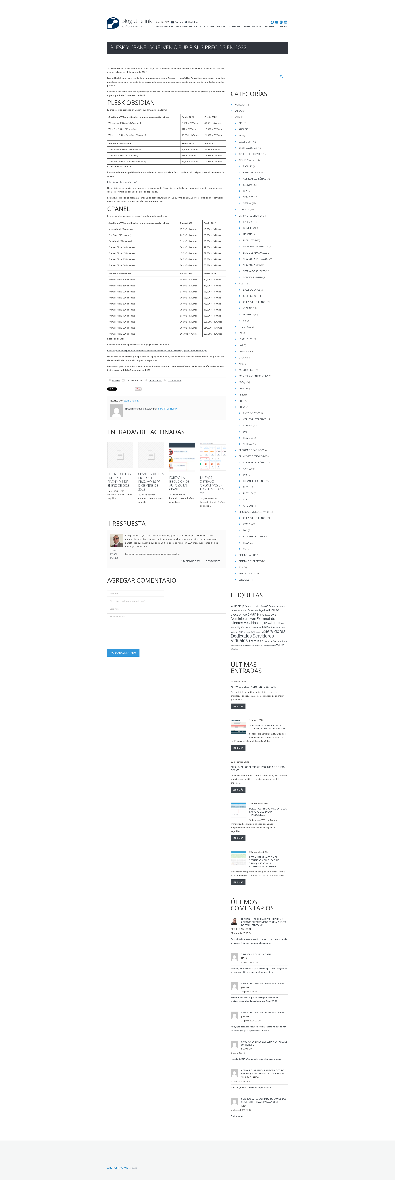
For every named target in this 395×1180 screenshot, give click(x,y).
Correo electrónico (250, 154)
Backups (269, 26)
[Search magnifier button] (281, 76)
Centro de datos (277, 606)
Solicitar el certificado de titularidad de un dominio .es (267, 727)
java (269, 623)
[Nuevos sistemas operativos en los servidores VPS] (213, 457)
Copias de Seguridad (257, 610)
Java (241, 345)
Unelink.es (193, 22)
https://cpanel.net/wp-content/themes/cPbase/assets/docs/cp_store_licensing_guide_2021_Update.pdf (157, 350)
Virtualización (247, 573)
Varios (238, 110)
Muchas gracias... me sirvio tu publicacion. (251, 1087)
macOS (233, 628)
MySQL (242, 382)
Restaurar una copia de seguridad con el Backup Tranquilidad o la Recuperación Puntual (264, 862)
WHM (280, 645)
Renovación (248, 632)
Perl (241, 394)
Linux (242, 357)
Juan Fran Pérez (114, 554)
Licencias (282, 26)
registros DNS (237, 632)
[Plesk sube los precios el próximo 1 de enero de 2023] (120, 455)
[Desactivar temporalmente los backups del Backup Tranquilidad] (238, 810)
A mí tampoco (237, 1116)
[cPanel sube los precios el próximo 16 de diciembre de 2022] (151, 455)
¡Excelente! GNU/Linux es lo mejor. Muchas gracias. (256, 1059)
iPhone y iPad (246, 339)
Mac (241, 363)
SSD (257, 645)
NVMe (247, 628)
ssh (261, 645)
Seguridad (258, 632)
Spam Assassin (236, 645)
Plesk (242, 407)
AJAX (241, 123)
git (250, 623)
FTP (245, 320)
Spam (284, 641)
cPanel (247, 468)
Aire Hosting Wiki (117, 1167)
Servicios (248, 197)
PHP (241, 400)
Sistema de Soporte (254, 271)
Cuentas (247, 184)
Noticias (116, 380)
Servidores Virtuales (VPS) (253, 511)
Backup (239, 606)
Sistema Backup (247, 555)
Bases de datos (247, 141)
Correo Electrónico (254, 178)
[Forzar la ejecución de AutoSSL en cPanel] (182, 457)
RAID (283, 628)
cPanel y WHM (246, 160)
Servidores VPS (164, 26)
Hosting (209, 26)
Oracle (243, 388)
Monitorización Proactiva (253, 376)
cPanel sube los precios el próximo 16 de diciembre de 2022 (151, 481)
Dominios (234, 26)
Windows (248, 505)
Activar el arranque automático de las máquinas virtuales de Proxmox (262, 1072)
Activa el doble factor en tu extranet (254, 686)
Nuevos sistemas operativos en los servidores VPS (212, 485)
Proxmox (248, 493)
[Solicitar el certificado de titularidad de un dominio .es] (238, 727)
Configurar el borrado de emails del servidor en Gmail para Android (263, 1100)
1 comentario (174, 380)
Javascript (244, 351)
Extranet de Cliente (250, 215)
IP (240, 332)
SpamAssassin (248, 645)
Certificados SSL (252, 26)
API (240, 135)
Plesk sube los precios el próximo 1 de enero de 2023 (119, 480)
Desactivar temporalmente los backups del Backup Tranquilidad (268, 811)
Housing (221, 26)
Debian (267, 615)
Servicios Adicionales (255, 252)
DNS (245, 191)
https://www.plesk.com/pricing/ (122, 182)
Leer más (238, 706)
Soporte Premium (253, 277)
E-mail (251, 619)
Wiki (237, 117)
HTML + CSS (245, 326)
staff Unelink (155, 380)
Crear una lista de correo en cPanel (263, 983)
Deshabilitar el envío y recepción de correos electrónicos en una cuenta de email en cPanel (263, 922)
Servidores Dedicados (188, 26)
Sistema (247, 203)
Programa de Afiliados (255, 246)
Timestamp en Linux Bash (256, 954)
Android (243, 129)
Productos (249, 240)
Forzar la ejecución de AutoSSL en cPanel (179, 483)
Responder (213, 561)
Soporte (179, 22)
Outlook (254, 628)
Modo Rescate (247, 369)
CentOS (264, 606)
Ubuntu (273, 645)
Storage (267, 645)
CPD (262, 615)
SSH (245, 499)
